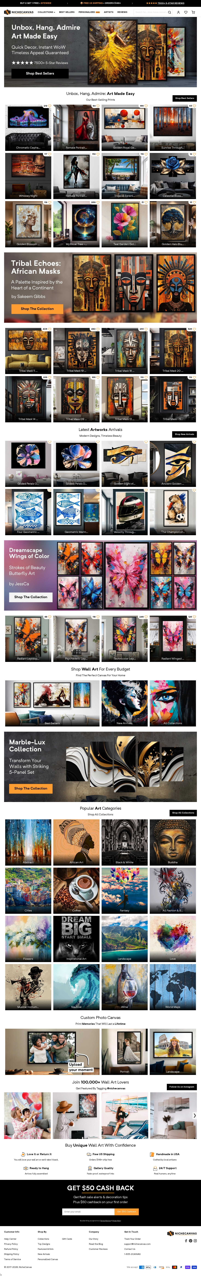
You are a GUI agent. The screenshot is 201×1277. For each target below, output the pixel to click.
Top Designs (44, 1244)
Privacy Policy (117, 1220)
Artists (108, 12)
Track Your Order (132, 1239)
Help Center (10, 1239)
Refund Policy (11, 1249)
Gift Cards (67, 1239)
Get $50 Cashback (126, 1212)
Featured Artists (45, 1249)
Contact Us (129, 1249)
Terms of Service (105, 1220)
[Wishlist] (186, 12)
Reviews (122, 12)
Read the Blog (96, 1244)
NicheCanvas (25, 1267)
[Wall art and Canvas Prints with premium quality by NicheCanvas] (19, 12)
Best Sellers (67, 12)
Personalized (87, 12)
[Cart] (193, 12)
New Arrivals (44, 1254)
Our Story (93, 1239)
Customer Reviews (98, 1249)
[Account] (178, 12)
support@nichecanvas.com (137, 1244)
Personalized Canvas (48, 1259)
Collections (45, 12)
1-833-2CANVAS (132, 1254)
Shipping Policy (11, 1254)
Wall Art (108, 1082)
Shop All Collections (183, 813)
